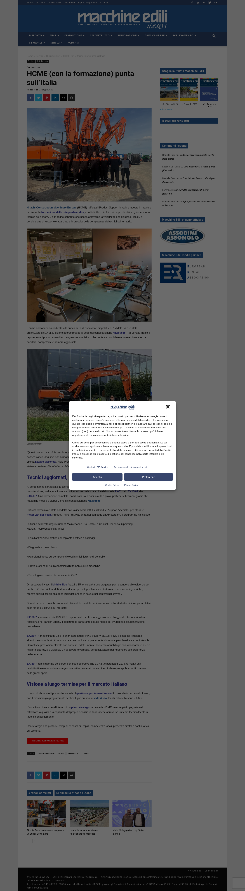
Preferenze (148, 476)
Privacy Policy (131, 485)
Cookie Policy (112, 485)
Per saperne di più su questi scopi (130, 467)
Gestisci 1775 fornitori (97, 467)
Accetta (97, 476)
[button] (168, 407)
